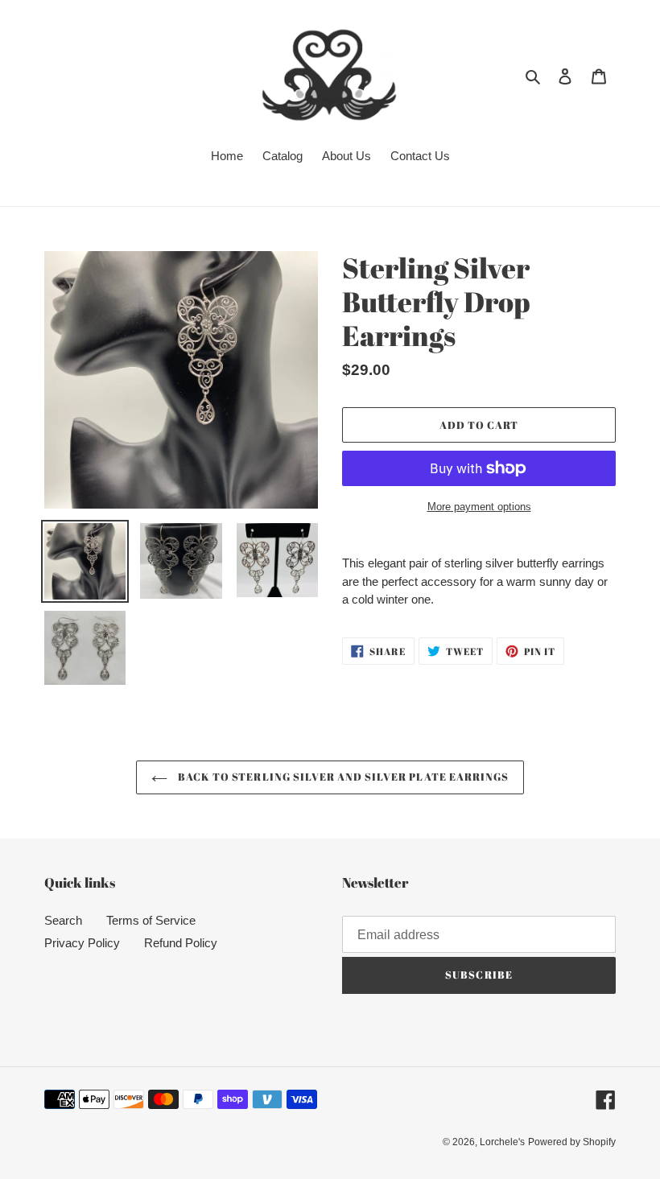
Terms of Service (151, 920)
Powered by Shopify (572, 1142)
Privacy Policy (82, 943)
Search (63, 920)
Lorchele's (502, 1142)
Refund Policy (180, 943)
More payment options (479, 507)
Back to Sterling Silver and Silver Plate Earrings (342, 776)
